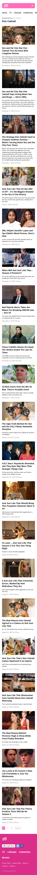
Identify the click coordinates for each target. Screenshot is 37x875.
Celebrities (28, 13)
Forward (17, 828)
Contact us (5, 866)
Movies (6, 857)
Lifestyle (17, 13)
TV (10, 13)
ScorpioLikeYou (7, 18)
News (4, 13)
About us (25, 863)
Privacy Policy (6, 863)
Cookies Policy (16, 863)
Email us (12, 866)
